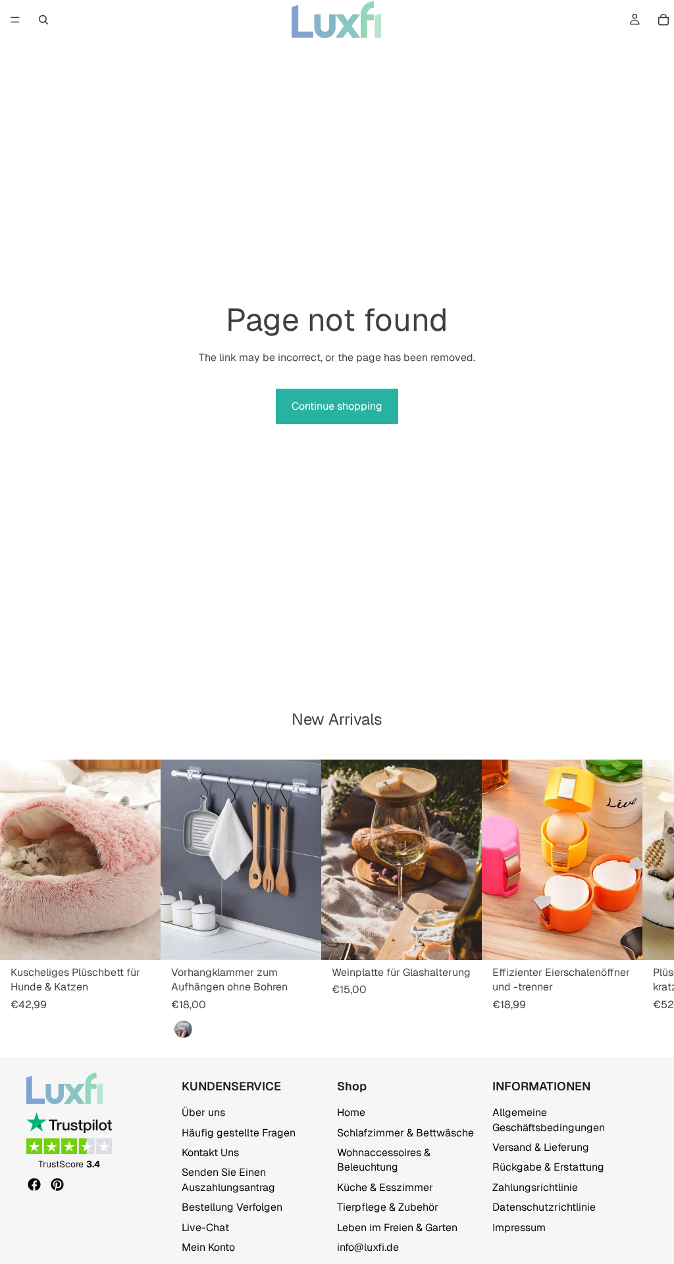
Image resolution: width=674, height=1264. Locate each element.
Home (351, 1113)
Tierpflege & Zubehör (387, 1207)
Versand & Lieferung (540, 1147)
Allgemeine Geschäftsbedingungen (548, 1120)
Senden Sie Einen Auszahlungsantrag (228, 1180)
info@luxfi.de (368, 1247)
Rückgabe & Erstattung (548, 1168)
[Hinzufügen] (301, 940)
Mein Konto (208, 1247)
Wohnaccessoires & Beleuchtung (383, 1160)
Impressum (519, 1227)
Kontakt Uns (210, 1152)
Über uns (203, 1113)
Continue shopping (337, 406)
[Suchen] (43, 19)
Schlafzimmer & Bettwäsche (405, 1133)
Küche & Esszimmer (385, 1187)
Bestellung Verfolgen (232, 1207)
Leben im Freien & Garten (397, 1227)
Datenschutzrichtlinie (544, 1207)
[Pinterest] (57, 1184)
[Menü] (15, 20)
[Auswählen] (140, 940)
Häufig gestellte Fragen (239, 1133)
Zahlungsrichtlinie (535, 1187)
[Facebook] (34, 1184)
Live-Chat (205, 1227)
